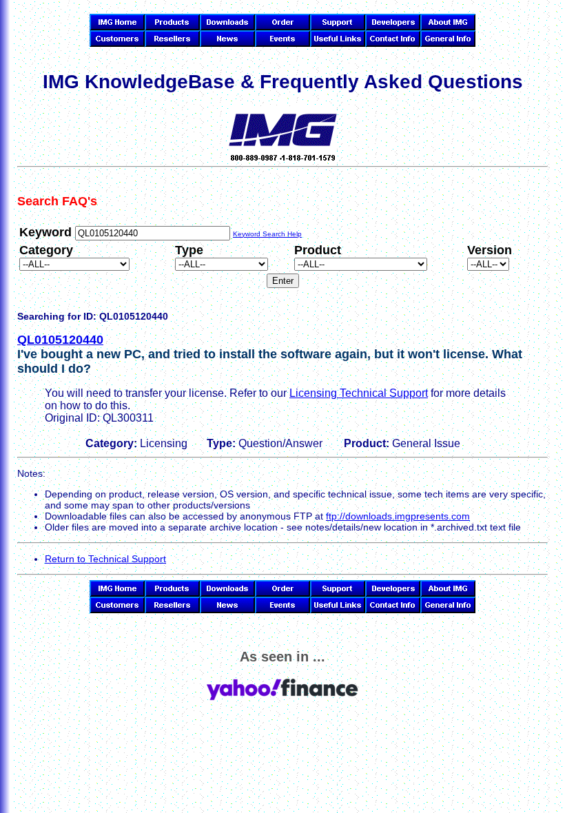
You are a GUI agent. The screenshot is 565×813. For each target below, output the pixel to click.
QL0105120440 (60, 340)
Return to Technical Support (105, 558)
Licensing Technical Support (358, 393)
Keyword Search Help (267, 234)
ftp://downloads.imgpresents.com (398, 516)
